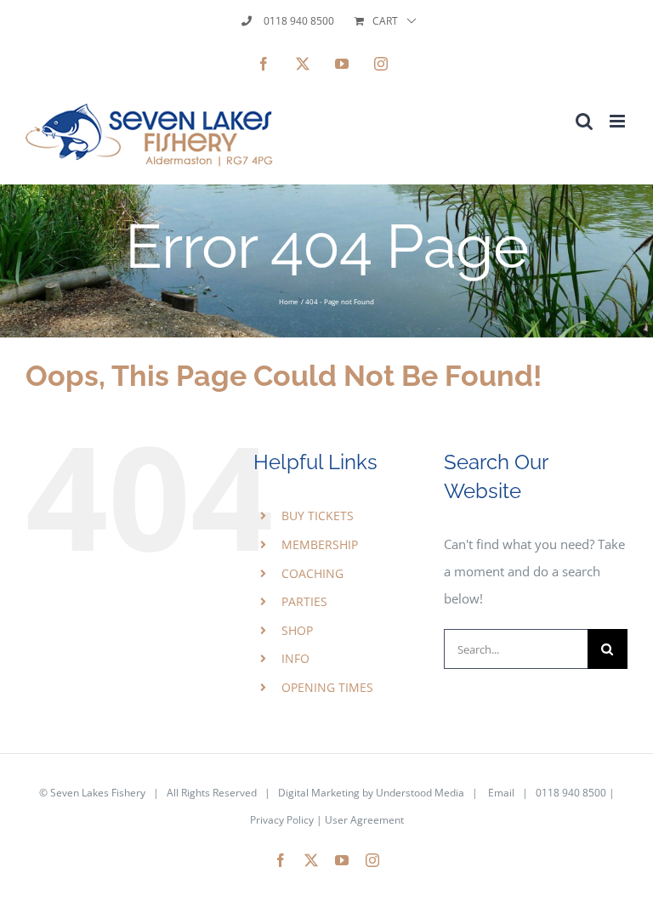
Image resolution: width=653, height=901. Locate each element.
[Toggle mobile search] (584, 121)
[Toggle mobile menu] (618, 121)
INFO (295, 658)
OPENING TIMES (327, 687)
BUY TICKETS (317, 515)
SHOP (297, 630)
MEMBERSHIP (319, 544)
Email (501, 792)
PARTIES (304, 601)
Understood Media (420, 792)
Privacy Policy (282, 820)
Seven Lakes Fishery (97, 792)
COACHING (312, 573)
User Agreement (364, 820)
